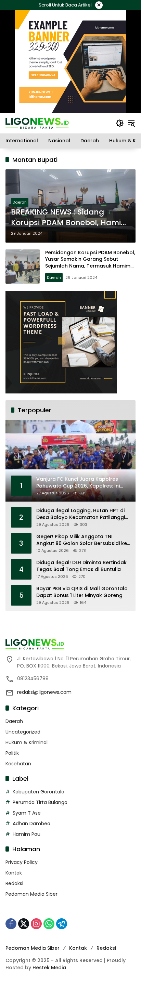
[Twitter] (23, 923)
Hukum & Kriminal (26, 742)
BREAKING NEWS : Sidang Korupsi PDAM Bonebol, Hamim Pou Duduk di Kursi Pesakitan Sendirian (70, 217)
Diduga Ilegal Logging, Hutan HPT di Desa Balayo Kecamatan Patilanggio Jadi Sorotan (82, 514)
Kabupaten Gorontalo (38, 791)
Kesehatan (18, 763)
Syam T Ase (27, 812)
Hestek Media (49, 967)
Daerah (20, 202)
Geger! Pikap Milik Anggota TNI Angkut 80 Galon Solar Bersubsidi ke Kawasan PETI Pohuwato (81, 540)
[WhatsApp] (48, 923)
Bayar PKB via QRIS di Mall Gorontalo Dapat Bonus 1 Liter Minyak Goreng (82, 592)
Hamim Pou (26, 834)
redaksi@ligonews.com (44, 692)
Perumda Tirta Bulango (40, 802)
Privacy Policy (21, 862)
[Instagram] (36, 923)
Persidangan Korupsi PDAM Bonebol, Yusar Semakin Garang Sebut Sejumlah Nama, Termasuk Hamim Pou (90, 262)
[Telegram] (61, 923)
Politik (12, 753)
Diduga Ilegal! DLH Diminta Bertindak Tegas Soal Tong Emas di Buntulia (81, 566)
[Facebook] (10, 923)
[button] (120, 123)
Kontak (13, 872)
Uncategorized (22, 731)
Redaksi (14, 883)
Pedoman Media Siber (31, 894)
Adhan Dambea (31, 823)
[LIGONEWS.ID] (37, 122)
